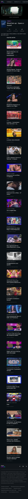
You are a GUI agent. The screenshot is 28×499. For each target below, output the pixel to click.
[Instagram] (23, 466)
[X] (26, 466)
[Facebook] (19, 466)
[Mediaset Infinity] (2, 2)
